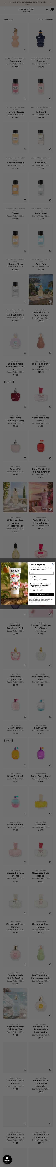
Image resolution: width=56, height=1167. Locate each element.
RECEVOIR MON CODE (42, 594)
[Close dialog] (53, 564)
